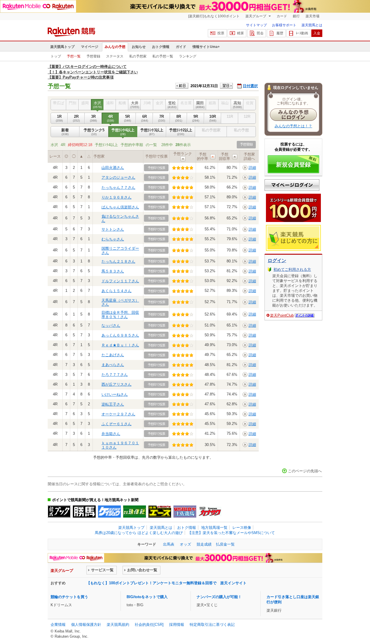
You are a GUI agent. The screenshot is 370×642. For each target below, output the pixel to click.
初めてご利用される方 (292, 269)
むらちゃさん (112, 239)
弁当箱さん (110, 434)
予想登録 (93, 56)
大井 (134, 105)
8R (178, 118)
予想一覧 (74, 56)
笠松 (172, 105)
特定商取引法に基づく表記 (212, 624)
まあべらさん (112, 365)
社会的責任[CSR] (149, 624)
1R (59, 118)
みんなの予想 (115, 47)
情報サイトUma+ (206, 47)
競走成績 (204, 544)
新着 (65, 132)
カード (282, 16)
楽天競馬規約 (118, 624)
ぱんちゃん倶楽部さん (120, 207)
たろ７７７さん (114, 374)
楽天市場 (312, 16)
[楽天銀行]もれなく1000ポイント (214, 16)
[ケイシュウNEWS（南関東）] (109, 511)
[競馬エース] (159, 511)
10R (212, 118)
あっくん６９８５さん (120, 335)
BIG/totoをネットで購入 (147, 597)
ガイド (181, 47)
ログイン (277, 260)
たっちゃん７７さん (118, 187)
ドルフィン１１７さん (120, 281)
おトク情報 (160, 47)
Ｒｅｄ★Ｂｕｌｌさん (120, 345)
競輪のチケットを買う (69, 597)
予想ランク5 (94, 132)
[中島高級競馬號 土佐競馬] (184, 511)
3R (93, 118)
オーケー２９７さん (118, 414)
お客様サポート (284, 25)
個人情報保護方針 (86, 624)
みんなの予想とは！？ (293, 126)
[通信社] (134, 511)
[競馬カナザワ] (210, 511)
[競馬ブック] (59, 511)
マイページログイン (291, 185)
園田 (200, 105)
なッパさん (110, 325)
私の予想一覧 (162, 56)
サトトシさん (112, 229)
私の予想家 (138, 56)
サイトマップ (256, 25)
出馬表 (168, 544)
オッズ (185, 544)
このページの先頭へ (305, 471)
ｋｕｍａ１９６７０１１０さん (120, 445)
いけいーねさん (114, 394)
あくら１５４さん (116, 291)
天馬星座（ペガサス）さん (120, 302)
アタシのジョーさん (118, 177)
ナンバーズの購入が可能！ (219, 597)
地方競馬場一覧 (214, 527)
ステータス (114, 56)
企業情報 (58, 624)
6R (144, 118)
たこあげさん (112, 355)
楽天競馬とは (311, 25)
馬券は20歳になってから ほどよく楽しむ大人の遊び (139, 533)
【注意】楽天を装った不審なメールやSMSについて (231, 533)
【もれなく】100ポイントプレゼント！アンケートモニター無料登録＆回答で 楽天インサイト (166, 583)
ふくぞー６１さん (116, 424)
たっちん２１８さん (118, 261)
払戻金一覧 (225, 544)
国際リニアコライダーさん (120, 250)
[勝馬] (84, 511)
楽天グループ (256, 16)
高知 (237, 105)
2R (76, 118)
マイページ (89, 47)
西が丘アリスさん (116, 384)
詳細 (252, 167)
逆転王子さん (112, 404)
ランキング (187, 56)
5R (127, 118)
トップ (56, 56)
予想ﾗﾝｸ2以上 (180, 132)
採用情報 (176, 624)
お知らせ (139, 47)
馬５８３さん (112, 271)
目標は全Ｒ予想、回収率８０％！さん (120, 314)
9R (195, 118)
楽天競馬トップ (62, 47)
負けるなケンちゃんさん (120, 218)
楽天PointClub (282, 315)
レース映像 (241, 527)
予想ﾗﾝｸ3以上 (151, 132)
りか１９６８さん (116, 197)
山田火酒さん (112, 167)
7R (161, 118)
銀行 (296, 16)
